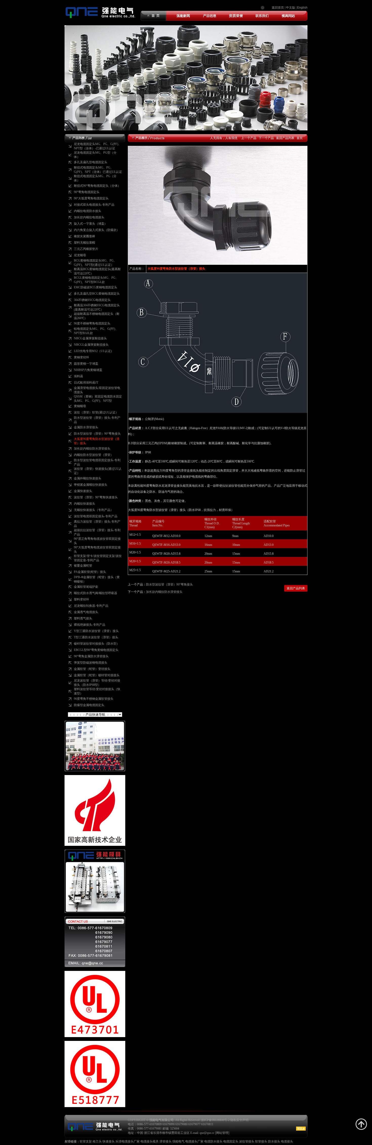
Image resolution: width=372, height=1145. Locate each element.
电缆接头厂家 (194, 1141)
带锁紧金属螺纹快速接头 (90, 484)
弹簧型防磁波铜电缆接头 (90, 662)
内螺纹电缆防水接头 (87, 211)
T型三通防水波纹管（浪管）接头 (96, 637)
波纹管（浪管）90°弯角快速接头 (96, 497)
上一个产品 (248, 138)
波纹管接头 (246, 1141)
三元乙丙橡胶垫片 (86, 249)
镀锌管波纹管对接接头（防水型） (96, 643)
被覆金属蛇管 (83, 565)
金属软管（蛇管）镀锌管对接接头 (96, 675)
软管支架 (86, 1141)
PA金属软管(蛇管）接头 (90, 572)
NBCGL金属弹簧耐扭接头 (91, 344)
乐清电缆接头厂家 (127, 1141)
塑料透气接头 (83, 618)
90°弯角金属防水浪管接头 (91, 656)
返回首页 (278, 7)
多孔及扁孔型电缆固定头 (90, 162)
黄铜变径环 (81, 357)
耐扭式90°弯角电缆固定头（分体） (97, 186)
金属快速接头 (83, 491)
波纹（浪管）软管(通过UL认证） (96, 412)
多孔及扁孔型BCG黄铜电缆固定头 (97, 293)
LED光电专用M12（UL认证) (93, 351)
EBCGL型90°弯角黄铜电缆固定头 (96, 650)
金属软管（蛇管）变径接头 (92, 669)
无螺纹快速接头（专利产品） (93, 510)
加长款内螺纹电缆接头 (89, 217)
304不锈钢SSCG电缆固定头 (92, 300)
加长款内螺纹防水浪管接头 (92, 448)
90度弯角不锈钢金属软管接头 (93, 698)
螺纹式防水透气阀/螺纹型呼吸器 (95, 593)
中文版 (290, 7)
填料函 (78, 376)
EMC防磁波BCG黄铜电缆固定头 (95, 287)
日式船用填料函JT (86, 382)
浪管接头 (165, 1141)
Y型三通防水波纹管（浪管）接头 (96, 631)
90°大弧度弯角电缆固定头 (91, 198)
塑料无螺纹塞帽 (84, 242)
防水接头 (274, 1141)
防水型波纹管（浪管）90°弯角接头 (97, 433)
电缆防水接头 (213, 1141)
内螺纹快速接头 (84, 503)
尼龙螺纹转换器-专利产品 (91, 605)
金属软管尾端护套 (86, 587)
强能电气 (178, 1141)
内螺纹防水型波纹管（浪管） (93, 455)
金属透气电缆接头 (86, 612)
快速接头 (108, 1141)
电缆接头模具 (149, 1141)
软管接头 (261, 1141)
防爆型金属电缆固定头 (89, 705)
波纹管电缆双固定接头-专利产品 (95, 516)
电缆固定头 (230, 1141)
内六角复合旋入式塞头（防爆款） (96, 230)
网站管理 (222, 1133)
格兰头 (97, 1141)
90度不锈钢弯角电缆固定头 (92, 323)
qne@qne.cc (207, 1133)
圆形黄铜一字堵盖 (86, 363)
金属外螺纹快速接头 (87, 478)
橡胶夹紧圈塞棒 (84, 236)
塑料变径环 (81, 599)
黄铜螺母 (80, 406)
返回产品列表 (285, 138)
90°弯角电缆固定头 (86, 192)
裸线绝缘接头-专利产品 (89, 624)
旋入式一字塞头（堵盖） (90, 223)
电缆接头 (287, 1141)
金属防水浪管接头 (86, 427)
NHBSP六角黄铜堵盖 (88, 370)
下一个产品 (266, 138)
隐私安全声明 (239, 1120)
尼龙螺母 (80, 255)
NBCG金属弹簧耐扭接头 (90, 338)
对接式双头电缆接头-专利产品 (94, 204)
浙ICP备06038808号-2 (215, 1120)
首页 (300, 138)
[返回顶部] (361, 1124)
